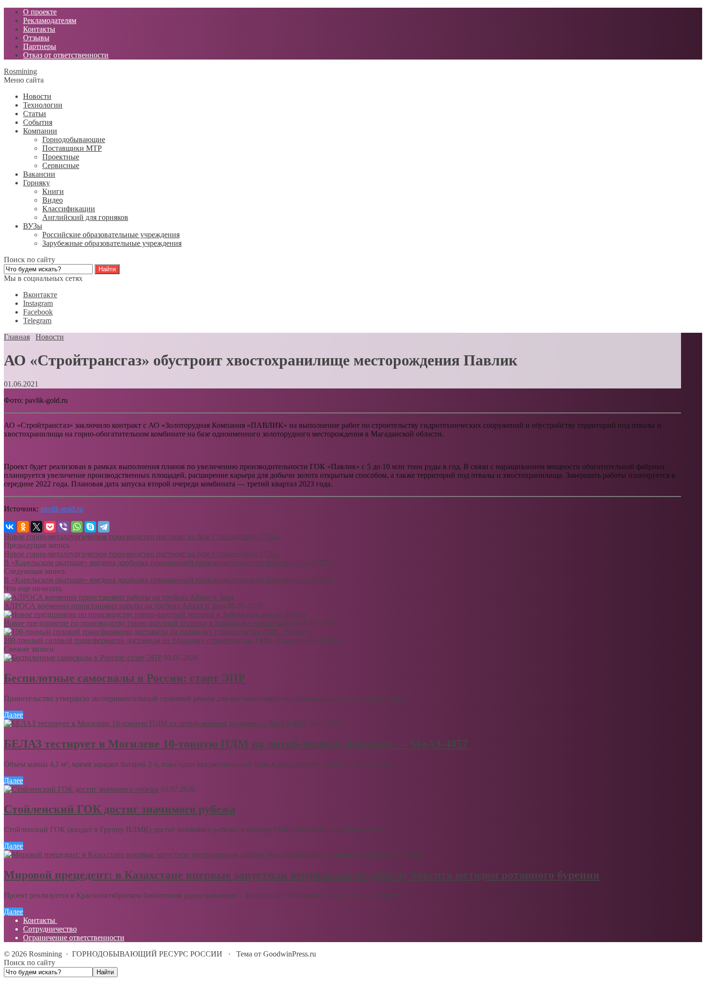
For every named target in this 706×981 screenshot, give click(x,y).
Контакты (40, 920)
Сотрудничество (50, 929)
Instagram (38, 303)
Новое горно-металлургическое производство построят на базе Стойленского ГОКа (141, 537)
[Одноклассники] (23, 527)
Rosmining (20, 71)
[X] (36, 527)
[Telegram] (104, 527)
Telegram (37, 320)
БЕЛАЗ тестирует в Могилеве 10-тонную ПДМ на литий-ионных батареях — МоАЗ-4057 (236, 744)
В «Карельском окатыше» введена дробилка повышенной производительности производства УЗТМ (168, 562)
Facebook (38, 312)
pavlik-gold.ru (61, 509)
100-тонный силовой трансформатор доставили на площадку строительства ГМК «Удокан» (154, 640)
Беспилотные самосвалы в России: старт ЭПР (124, 678)
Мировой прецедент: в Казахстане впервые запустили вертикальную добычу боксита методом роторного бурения (301, 875)
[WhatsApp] (77, 527)
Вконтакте (40, 295)
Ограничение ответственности (73, 937)
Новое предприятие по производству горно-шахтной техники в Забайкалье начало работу (151, 623)
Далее (13, 715)
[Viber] (63, 527)
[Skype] (90, 527)
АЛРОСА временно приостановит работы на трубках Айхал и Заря (115, 606)
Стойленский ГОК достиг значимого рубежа (119, 809)
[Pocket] (50, 527)
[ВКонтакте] (9, 527)
